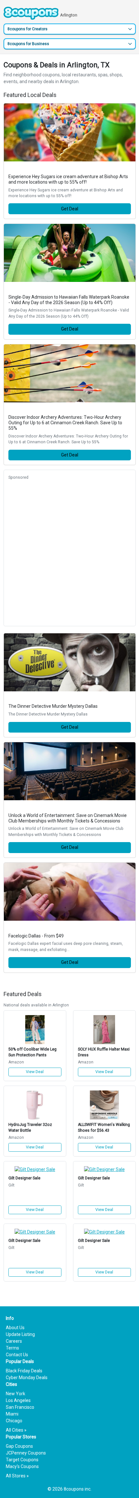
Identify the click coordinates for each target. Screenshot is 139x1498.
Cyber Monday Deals (27, 1377)
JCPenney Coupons (26, 1452)
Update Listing (20, 1334)
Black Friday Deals (24, 1370)
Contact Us (17, 1354)
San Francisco (20, 1407)
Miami (12, 1413)
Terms (12, 1347)
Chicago (14, 1420)
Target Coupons (22, 1459)
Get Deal (69, 208)
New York (15, 1393)
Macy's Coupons (22, 1466)
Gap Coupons (19, 1446)
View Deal (35, 1072)
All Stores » (17, 1475)
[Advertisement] (69, 552)
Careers (14, 1341)
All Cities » (16, 1430)
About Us (15, 1327)
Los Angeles (18, 1400)
